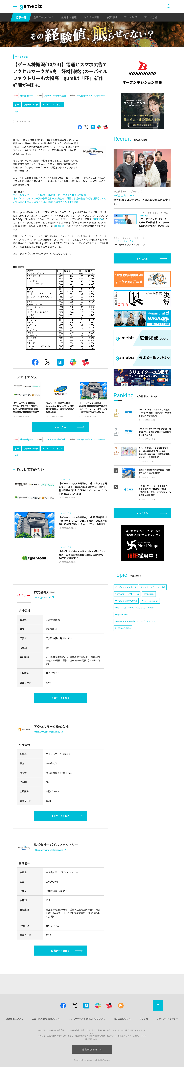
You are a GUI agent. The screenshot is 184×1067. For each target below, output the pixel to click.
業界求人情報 (69, 17)
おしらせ (143, 1018)
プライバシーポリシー (167, 1018)
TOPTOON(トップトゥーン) (127, 594)
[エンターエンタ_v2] (142, 111)
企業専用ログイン (91, 1049)
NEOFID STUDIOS (123, 628)
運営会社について (14, 1018)
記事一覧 (21, 17)
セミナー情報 (91, 17)
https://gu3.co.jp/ (42, 597)
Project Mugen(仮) (150, 600)
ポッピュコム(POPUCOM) (126, 600)
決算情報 (112, 17)
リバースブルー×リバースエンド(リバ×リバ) (134, 607)
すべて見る (60, 427)
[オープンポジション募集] (142, 72)
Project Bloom (121, 614)
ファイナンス (21, 56)
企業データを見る (60, 698)
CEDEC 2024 (148, 594)
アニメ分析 (150, 17)
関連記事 (98, 219)
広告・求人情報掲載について (46, 1018)
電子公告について (122, 1018)
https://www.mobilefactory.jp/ (48, 849)
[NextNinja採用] (142, 543)
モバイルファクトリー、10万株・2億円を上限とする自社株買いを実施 (49, 195)
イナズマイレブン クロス (125, 587)
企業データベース (43, 17)
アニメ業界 (130, 17)
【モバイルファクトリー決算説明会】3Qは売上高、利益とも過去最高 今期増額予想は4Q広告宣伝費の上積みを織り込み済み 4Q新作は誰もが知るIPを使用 (60, 200)
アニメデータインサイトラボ (153, 587)
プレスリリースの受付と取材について (86, 1018)
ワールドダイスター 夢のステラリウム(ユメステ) (135, 621)
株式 (16, 111)
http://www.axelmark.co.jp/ (47, 731)
